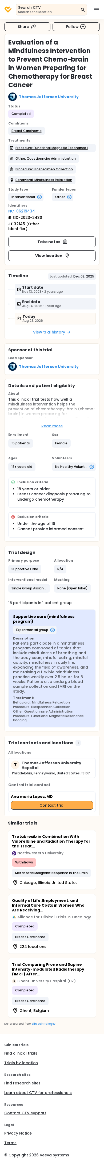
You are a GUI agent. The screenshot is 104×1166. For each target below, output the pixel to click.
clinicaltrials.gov (43, 1024)
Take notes (49, 241)
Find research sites (22, 1083)
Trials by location (21, 1063)
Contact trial (52, 805)
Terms (10, 1142)
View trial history (49, 332)
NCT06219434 (21, 211)
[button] (26, 131)
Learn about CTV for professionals (38, 1092)
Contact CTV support (25, 1113)
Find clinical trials (20, 1053)
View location (49, 255)
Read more (52, 426)
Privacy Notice (18, 1133)
